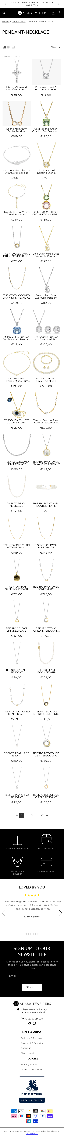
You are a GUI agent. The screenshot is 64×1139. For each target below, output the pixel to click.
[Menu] (9, 13)
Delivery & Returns (31, 1038)
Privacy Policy (29, 1064)
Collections (18, 21)
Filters (54, 47)
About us (26, 1048)
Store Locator (28, 1053)
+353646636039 (34, 1018)
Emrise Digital (32, 1134)
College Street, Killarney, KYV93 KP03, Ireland (33, 1011)
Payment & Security (32, 1043)
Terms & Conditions (32, 1069)
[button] (4, 13)
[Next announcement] (58, 4)
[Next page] (47, 815)
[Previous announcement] (5, 4)
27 (42, 815)
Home (5, 21)
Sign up (32, 987)
